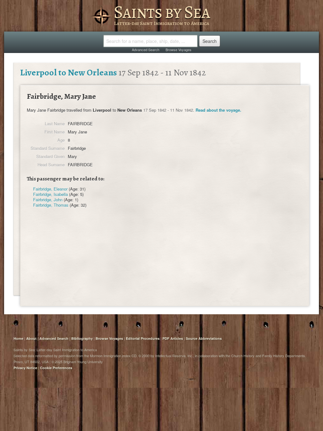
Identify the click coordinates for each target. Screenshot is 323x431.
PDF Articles (172, 338)
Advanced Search (145, 49)
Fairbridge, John (47, 200)
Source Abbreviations (204, 338)
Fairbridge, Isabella (50, 194)
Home (18, 338)
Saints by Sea (162, 12)
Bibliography (82, 338)
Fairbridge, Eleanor (50, 189)
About (31, 338)
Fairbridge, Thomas (50, 205)
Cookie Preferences (56, 367)
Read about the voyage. (218, 110)
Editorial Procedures (143, 338)
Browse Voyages (178, 49)
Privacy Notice (25, 367)
